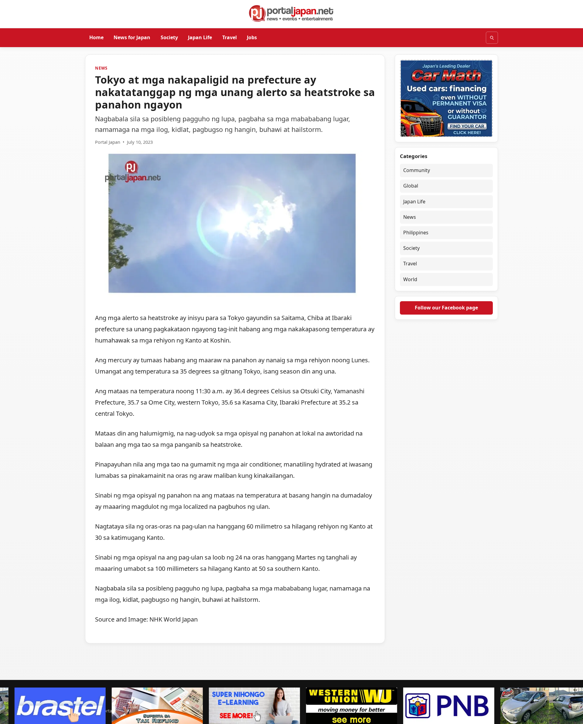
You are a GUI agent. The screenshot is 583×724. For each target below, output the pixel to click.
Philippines (415, 232)
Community (416, 170)
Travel (229, 37)
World (410, 279)
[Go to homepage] (291, 13)
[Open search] (492, 38)
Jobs (252, 37)
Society (169, 37)
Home (96, 37)
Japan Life (200, 37)
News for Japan (132, 37)
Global (410, 185)
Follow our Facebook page (446, 307)
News (101, 68)
